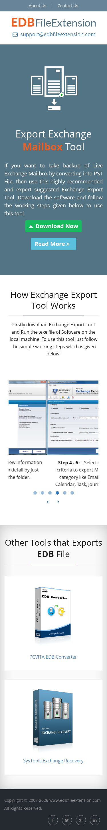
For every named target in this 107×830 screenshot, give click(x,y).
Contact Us (68, 5)
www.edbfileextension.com (75, 804)
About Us (37, 5)
